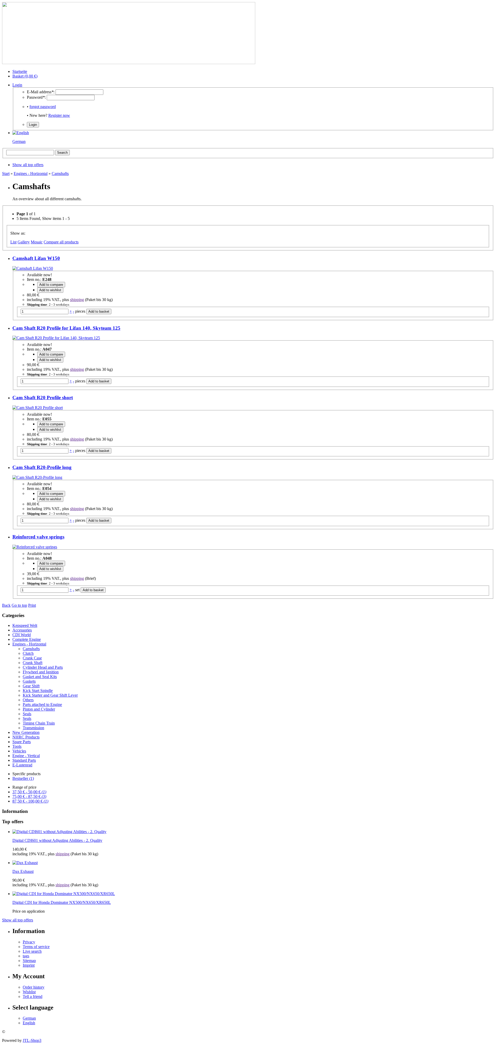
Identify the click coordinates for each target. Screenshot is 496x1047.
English (29, 1023)
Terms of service (36, 946)
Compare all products (61, 242)
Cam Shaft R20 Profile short (42, 397)
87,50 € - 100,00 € (30, 801)
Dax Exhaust (23, 871)
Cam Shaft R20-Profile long (42, 467)
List (13, 242)
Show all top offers (17, 920)
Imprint (29, 965)
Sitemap (29, 960)
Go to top (19, 605)
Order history (33, 987)
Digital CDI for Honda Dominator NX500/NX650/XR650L (61, 902)
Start (6, 173)
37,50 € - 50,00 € (29, 792)
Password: (36, 97)
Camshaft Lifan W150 (36, 258)
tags (26, 956)
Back (6, 605)
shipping (77, 299)
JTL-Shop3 (32, 1040)
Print (32, 605)
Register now (59, 115)
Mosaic (37, 242)
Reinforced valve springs (38, 537)
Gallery (24, 242)
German (19, 141)
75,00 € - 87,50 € (29, 796)
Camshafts (60, 173)
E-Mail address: (41, 92)
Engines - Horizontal (31, 173)
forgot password (42, 106)
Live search (32, 951)
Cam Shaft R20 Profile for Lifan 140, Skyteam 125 (66, 328)
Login (17, 85)
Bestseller (23, 778)
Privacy (29, 942)
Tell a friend (32, 996)
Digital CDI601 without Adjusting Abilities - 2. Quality (57, 840)
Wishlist (29, 992)
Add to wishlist (50, 290)
